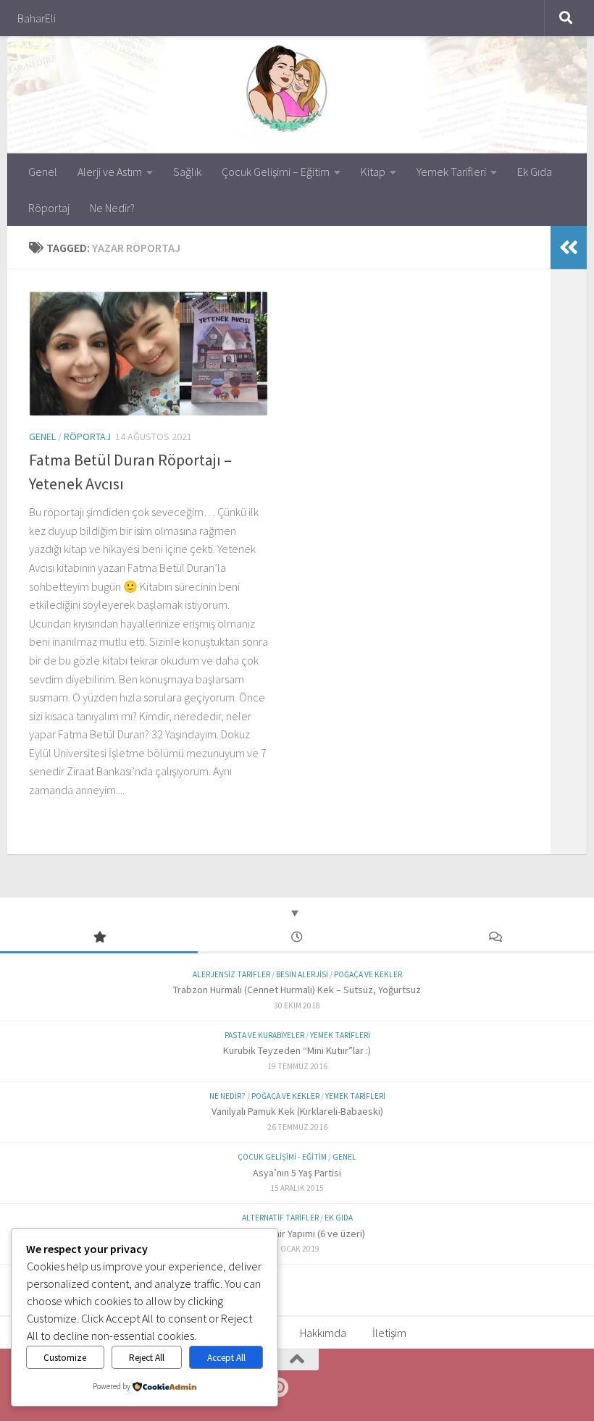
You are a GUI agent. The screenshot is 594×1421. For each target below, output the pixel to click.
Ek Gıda (534, 171)
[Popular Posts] (99, 937)
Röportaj (49, 208)
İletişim (389, 1332)
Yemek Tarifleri (451, 171)
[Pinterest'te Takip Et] (278, 1388)
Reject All (146, 1358)
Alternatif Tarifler (280, 1218)
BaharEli (36, 18)
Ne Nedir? (112, 208)
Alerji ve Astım (110, 171)
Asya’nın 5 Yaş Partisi (297, 1172)
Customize (64, 1358)
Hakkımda (323, 1332)
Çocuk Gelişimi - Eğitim (282, 1157)
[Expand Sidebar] (569, 247)
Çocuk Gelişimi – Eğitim (276, 171)
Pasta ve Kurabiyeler (264, 1035)
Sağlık (187, 171)
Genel (42, 171)
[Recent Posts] (297, 937)
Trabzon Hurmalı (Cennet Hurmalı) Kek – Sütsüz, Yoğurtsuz (297, 989)
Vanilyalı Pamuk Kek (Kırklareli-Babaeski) (297, 1111)
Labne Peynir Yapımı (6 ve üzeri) (297, 1233)
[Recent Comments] (495, 937)
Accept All (226, 1358)
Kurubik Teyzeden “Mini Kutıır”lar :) (297, 1050)
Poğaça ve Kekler (368, 974)
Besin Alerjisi (302, 974)
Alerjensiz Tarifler (231, 974)
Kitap (373, 171)
